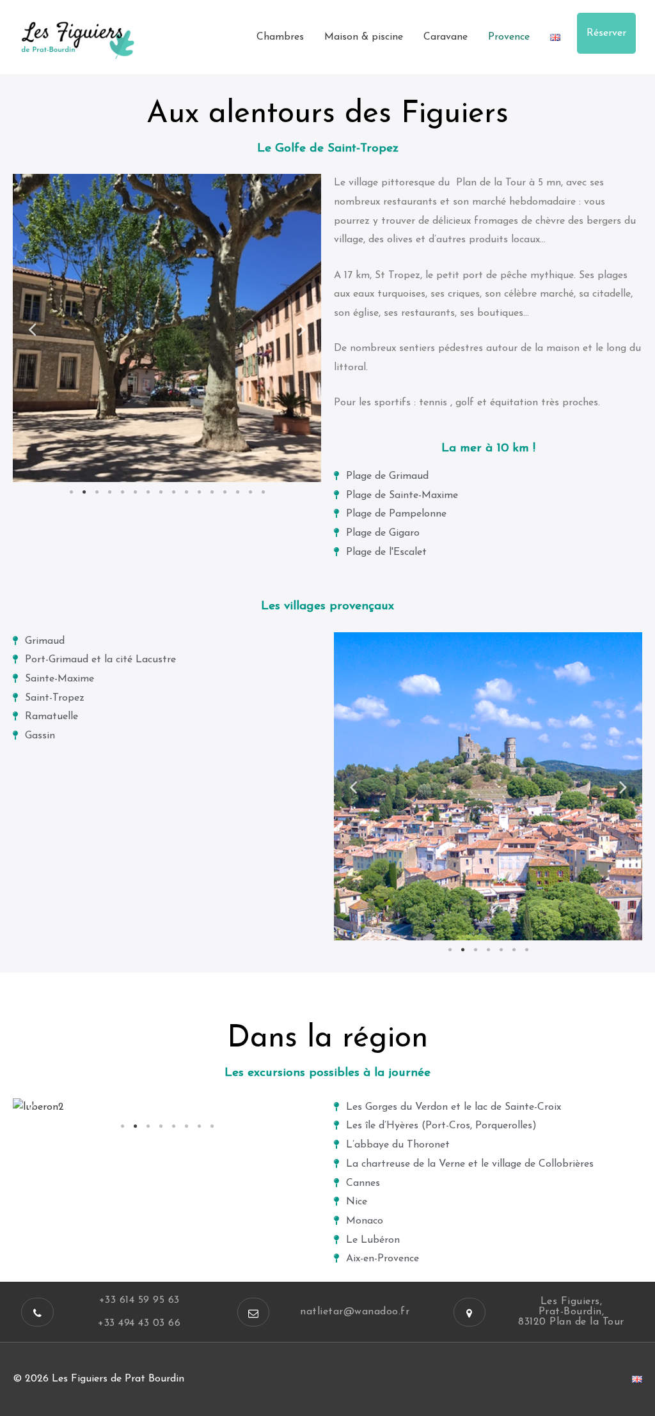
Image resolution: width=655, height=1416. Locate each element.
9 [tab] (173, 492)
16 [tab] (262, 492)
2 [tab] (83, 492)
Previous (32, 328)
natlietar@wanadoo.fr (354, 1312)
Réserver (606, 33)
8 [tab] (160, 492)
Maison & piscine (363, 37)
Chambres (280, 37)
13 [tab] (224, 492)
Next (302, 328)
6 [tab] (135, 492)
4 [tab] (109, 492)
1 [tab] (71, 492)
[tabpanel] (167, 328)
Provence (509, 37)
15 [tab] (250, 492)
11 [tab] (199, 492)
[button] (37, 1312)
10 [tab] (186, 492)
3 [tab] (96, 492)
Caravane (445, 37)
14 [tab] (237, 492)
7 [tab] (147, 492)
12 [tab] (211, 492)
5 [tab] (122, 492)
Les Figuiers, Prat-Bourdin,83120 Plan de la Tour (571, 1311)
